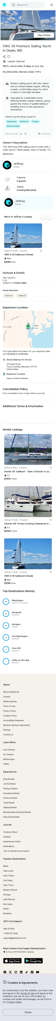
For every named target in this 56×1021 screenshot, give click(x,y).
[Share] (4, 56)
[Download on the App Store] (12, 961)
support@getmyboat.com (14, 938)
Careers (6, 696)
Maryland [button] (23, 71)
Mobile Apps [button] (9, 759)
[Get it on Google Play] (33, 961)
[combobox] (27, 4)
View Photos (44, 35)
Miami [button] (5, 866)
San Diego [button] (8, 880)
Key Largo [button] (7, 904)
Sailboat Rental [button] (10, 807)
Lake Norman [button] (9, 899)
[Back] (43, 216)
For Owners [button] (8, 754)
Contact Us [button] (8, 734)
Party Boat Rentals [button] (11, 817)
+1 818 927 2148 (10, 933)
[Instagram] (15, 973)
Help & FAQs (8, 928)
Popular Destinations (14, 858)
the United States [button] (10, 71)
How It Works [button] (9, 750)
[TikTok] (26, 973)
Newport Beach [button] (10, 890)
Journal (7, 824)
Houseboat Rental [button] (11, 793)
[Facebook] (5, 973)
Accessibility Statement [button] (13, 720)
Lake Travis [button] (8, 885)
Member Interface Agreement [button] (16, 725)
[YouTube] (37, 973)
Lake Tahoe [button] (8, 875)
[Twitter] (10, 973)
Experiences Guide (11, 841)
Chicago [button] (7, 894)
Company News (10, 832)
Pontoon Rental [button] (10, 798)
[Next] (49, 216)
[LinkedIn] (21, 973)
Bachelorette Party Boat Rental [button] (17, 812)
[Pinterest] (32, 973)
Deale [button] (31, 71)
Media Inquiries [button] (10, 701)
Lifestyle (7, 837)
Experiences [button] (10, 771)
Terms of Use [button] (27, 993)
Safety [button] (6, 764)
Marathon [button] (7, 913)
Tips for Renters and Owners (16, 851)
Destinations (8, 846)
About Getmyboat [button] (11, 692)
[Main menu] (51, 5)
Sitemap (6, 730)
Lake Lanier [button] (8, 871)
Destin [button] (6, 909)
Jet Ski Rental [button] (9, 784)
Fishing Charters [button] (10, 788)
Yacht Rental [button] (8, 802)
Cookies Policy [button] (10, 715)
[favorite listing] (8, 56)
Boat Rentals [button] (8, 779)
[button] (23, 235)
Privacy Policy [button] (14, 1002)
